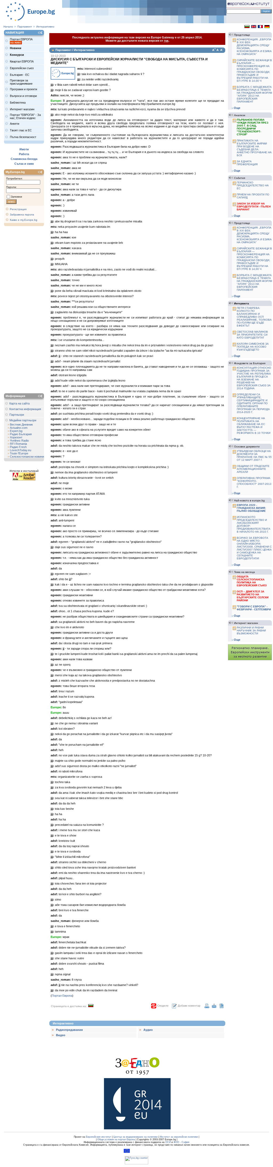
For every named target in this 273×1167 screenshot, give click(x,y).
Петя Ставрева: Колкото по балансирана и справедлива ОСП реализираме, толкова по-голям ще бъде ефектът (254, 317)
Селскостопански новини (27, 456)
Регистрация (18, 209)
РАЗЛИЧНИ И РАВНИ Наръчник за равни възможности (251, 630)
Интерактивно (45, 26)
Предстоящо (242, 34)
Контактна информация (25, 409)
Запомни (16, 196)
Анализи (239, 115)
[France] (260, 27)
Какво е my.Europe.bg (23, 219)
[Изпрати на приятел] (214, 1007)
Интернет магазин (246, 623)
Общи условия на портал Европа (116, 1139)
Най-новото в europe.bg (249, 500)
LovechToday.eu (20, 450)
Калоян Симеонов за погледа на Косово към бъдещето (253, 346)
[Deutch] (267, 27)
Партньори (16, 414)
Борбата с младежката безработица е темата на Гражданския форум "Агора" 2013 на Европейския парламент (254, 94)
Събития (239, 177)
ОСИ (168, 1142)
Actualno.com (18, 427)
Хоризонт (16, 437)
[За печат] (206, 1007)
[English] (254, 27)
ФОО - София (181, 1142)
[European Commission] (127, 1152)
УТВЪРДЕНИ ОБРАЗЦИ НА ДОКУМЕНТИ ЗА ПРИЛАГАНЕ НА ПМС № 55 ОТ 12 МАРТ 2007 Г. (254, 455)
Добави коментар (189, 1005)
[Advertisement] (25, 310)
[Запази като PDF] (221, 1007)
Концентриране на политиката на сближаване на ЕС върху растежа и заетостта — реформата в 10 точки (253, 425)
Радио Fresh (18, 447)
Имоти (24, 149)
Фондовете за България (249, 363)
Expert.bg (16, 431)
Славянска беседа (24, 158)
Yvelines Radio (19, 440)
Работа (24, 154)
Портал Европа (62, 995)
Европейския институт (98, 1136)
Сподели (162, 1005)
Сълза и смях (24, 163)
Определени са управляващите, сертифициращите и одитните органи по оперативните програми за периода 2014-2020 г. (253, 403)
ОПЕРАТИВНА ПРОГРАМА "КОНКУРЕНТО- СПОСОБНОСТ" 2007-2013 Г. (254, 482)
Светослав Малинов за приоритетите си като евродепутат (252, 334)
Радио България (21, 434)
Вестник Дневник (21, 424)
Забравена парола (22, 214)
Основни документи (247, 446)
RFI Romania (18, 443)
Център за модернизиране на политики (135, 1136)
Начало (8, 26)
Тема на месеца (244, 572)
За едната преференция (247, 163)
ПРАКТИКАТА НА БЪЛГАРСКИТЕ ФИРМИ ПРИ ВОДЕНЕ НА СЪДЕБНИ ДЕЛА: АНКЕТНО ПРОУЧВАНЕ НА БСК (254, 148)
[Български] (247, 27)
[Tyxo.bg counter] (136, 1163)
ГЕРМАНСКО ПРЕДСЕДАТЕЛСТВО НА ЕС (253, 185)
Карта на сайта (19, 403)
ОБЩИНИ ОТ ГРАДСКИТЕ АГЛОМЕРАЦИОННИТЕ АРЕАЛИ (253, 469)
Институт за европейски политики (179, 1136)
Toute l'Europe (19, 453)
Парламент (24, 26)
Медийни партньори (22, 420)
